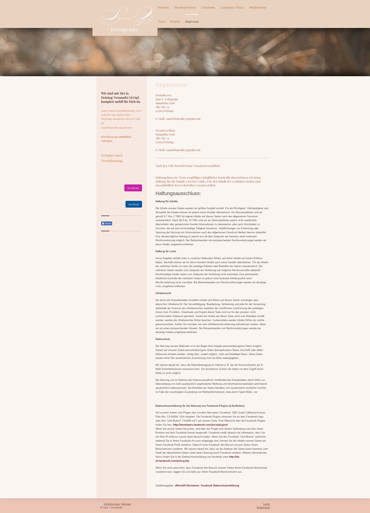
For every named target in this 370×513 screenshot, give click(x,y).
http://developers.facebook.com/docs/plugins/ (200, 424)
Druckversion (112, 503)
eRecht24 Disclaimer (187, 485)
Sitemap (126, 503)
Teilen (107, 223)
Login (266, 503)
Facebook (134, 204)
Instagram (133, 187)
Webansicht (263, 507)
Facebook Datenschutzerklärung (220, 485)
